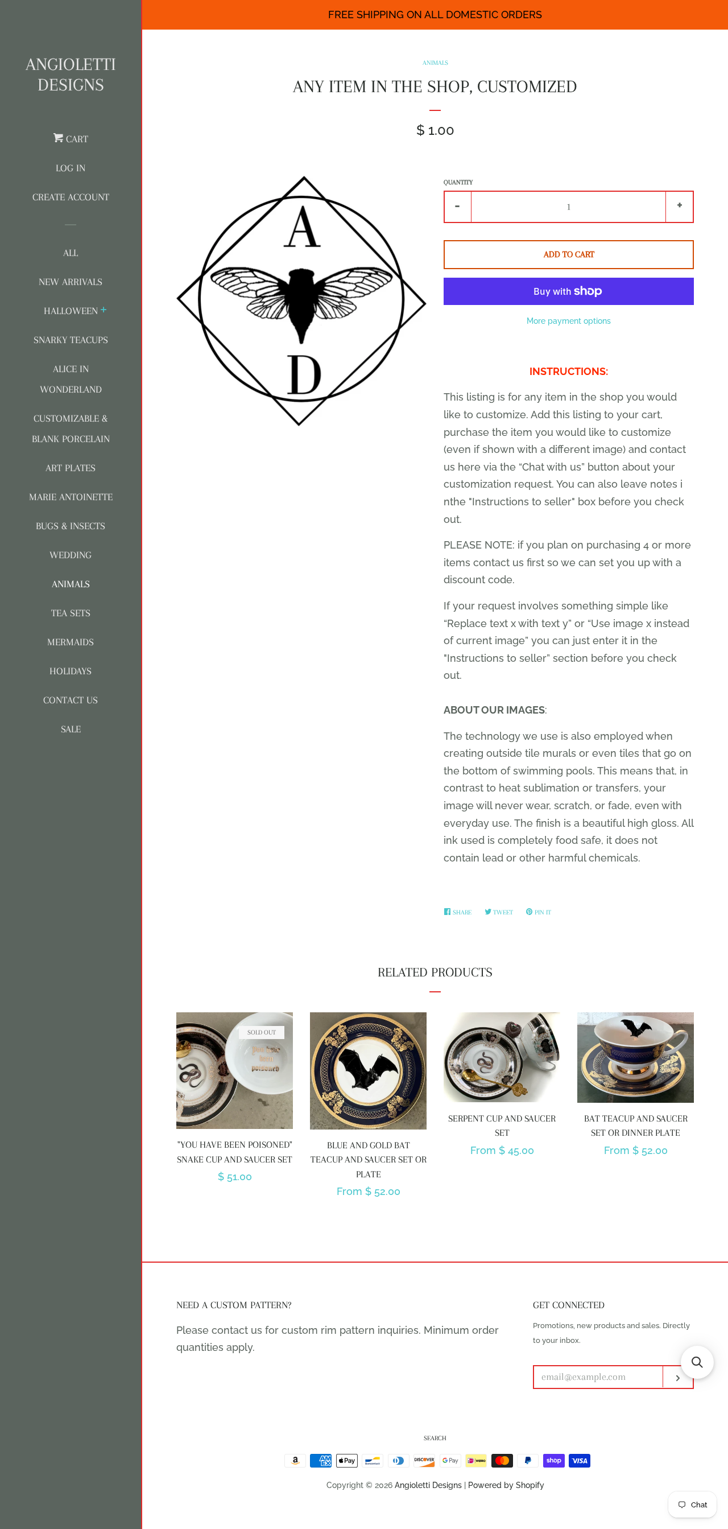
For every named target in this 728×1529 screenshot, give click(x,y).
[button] (697, 1362)
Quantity (458, 182)
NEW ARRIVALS (70, 281)
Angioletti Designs (71, 74)
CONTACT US (70, 700)
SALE (71, 729)
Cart (75, 139)
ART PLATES (71, 467)
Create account (70, 197)
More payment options (569, 320)
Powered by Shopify (506, 1485)
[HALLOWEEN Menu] (104, 311)
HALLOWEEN (71, 310)
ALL (70, 252)
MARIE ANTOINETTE (71, 496)
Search (435, 1438)
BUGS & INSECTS (70, 525)
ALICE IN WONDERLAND (71, 379)
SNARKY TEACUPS (71, 339)
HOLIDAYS (70, 671)
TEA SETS (70, 613)
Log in (70, 168)
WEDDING (70, 555)
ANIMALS (71, 584)
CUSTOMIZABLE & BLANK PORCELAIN (71, 428)
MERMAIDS (70, 642)
